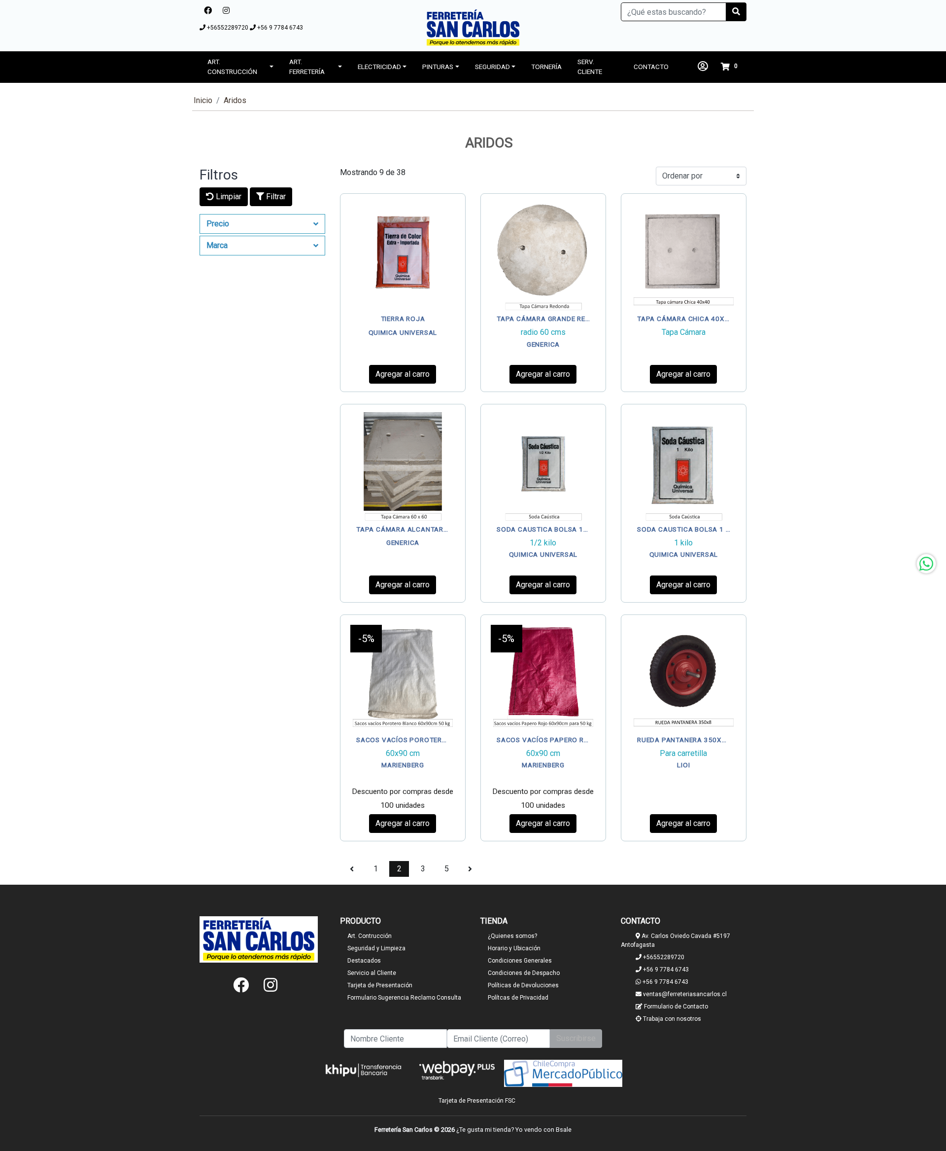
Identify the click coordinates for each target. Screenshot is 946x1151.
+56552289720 (227, 27)
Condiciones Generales (520, 960)
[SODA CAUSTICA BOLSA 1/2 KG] (543, 466)
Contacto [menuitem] (651, 67)
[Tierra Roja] (402, 256)
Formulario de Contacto (675, 1006)
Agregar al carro (402, 374)
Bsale (564, 1129)
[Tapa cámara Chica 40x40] (683, 256)
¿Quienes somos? (512, 936)
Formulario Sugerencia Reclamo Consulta (404, 997)
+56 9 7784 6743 (279, 27)
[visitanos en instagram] (226, 10)
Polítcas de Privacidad (518, 997)
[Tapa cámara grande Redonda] (543, 256)
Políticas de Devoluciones (523, 985)
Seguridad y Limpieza (376, 948)
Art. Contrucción (369, 936)
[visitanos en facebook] (208, 10)
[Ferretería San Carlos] (473, 27)
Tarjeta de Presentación (379, 985)
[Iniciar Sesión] (702, 66)
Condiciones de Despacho (524, 973)
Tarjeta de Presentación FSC (477, 1100)
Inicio (203, 100)
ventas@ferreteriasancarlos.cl (684, 994)
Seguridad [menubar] (492, 67)
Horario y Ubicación (514, 948)
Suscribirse (576, 1038)
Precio (217, 223)
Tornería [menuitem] (546, 67)
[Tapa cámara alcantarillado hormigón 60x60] (402, 466)
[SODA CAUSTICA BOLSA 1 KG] (683, 466)
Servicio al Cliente (371, 973)
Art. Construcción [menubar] (232, 66)
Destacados (364, 960)
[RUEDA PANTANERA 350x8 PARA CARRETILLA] (683, 677)
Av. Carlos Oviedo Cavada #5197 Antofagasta (675, 940)
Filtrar (275, 196)
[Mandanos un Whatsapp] (926, 564)
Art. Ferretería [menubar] (307, 66)
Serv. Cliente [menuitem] (589, 66)
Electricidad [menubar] (379, 67)
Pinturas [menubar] (437, 67)
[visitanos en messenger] (240, 10)
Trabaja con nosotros (671, 1018)
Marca (217, 245)
